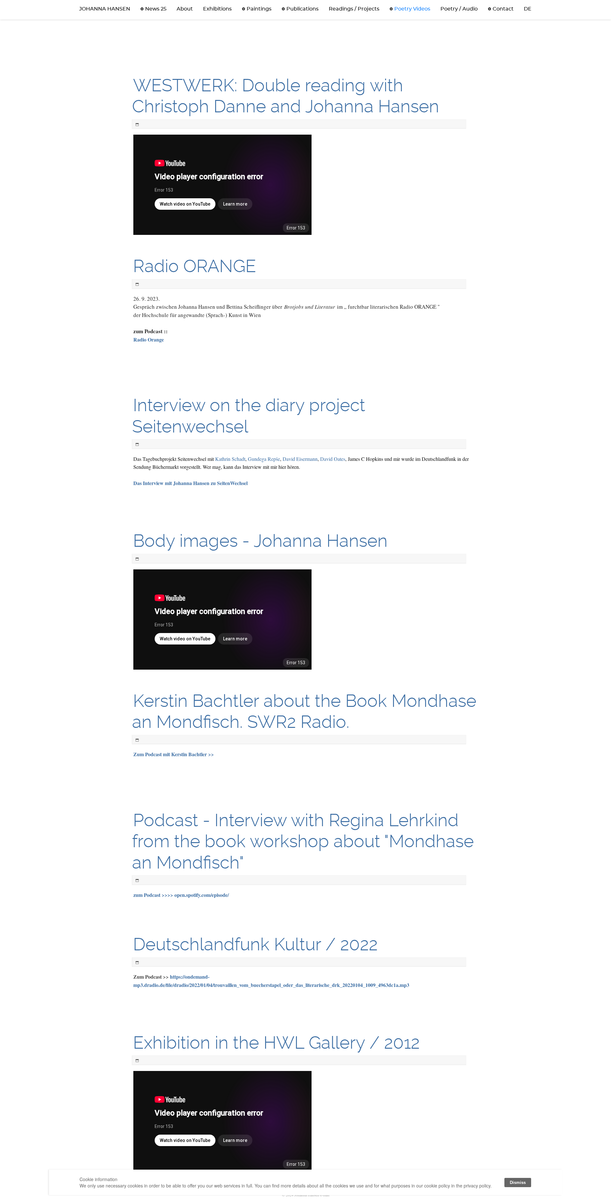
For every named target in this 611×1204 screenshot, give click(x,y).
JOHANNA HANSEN (104, 8)
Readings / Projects (354, 8)
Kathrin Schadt (230, 458)
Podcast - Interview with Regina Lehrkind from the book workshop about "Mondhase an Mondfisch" (303, 841)
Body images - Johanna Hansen (260, 540)
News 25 (155, 8)
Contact (503, 8)
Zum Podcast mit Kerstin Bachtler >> (173, 754)
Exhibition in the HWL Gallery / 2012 (276, 1042)
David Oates (332, 458)
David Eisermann (300, 458)
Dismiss (518, 1182)
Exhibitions (217, 8)
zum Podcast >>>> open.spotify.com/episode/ (181, 894)
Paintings (259, 8)
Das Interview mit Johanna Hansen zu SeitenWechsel (190, 483)
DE (527, 8)
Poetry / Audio (459, 8)
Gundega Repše (264, 458)
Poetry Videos (412, 8)
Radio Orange (148, 339)
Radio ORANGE (194, 266)
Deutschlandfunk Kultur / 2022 (255, 944)
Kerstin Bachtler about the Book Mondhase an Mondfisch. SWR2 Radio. (304, 711)
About (185, 8)
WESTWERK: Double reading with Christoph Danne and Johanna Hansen (285, 96)
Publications (302, 8)
